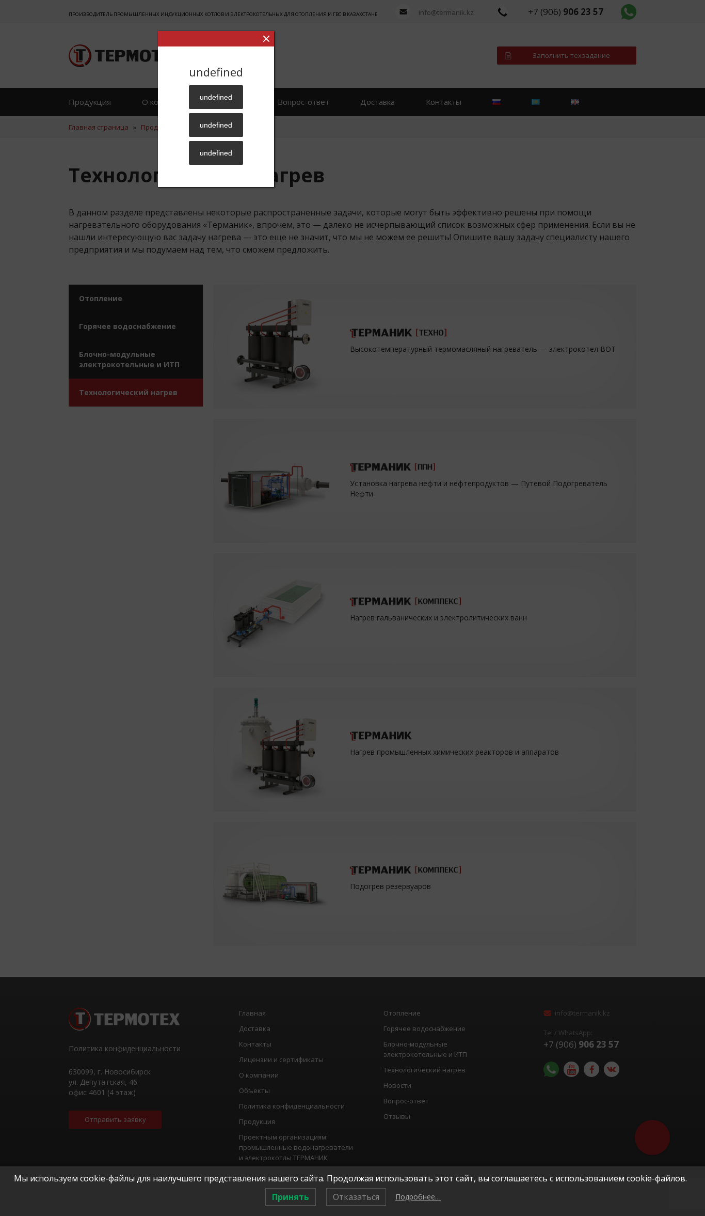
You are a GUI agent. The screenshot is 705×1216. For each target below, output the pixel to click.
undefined (216, 97)
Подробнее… (418, 1197)
